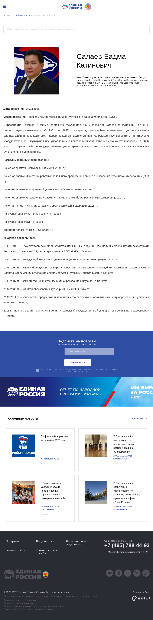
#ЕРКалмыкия (47, 459)
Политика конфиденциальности (20, 603)
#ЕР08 (56, 459)
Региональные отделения (76, 543)
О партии (12, 541)
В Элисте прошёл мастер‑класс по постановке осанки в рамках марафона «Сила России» (124, 444)
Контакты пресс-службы (47, 552)
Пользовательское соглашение (20, 600)
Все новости (139, 418)
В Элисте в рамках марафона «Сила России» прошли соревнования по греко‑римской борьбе (53, 491)
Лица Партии (21, 15)
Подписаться (77, 362)
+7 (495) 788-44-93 (127, 545)
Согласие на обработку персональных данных (28, 609)
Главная (7, 15)
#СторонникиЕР (120, 459)
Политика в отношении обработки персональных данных (34, 606)
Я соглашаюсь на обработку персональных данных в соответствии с (79, 370)
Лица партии (45, 541)
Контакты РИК (15, 550)
